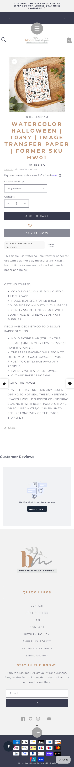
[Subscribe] (37, 703)
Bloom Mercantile (32, 763)
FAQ (37, 620)
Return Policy (37, 634)
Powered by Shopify (48, 763)
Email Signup (37, 655)
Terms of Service (37, 648)
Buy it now (37, 233)
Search (37, 605)
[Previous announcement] (10, 18)
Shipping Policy (37, 641)
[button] (4, 39)
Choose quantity (14, 181)
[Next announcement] (64, 18)
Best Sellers (37, 613)
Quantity (9, 196)
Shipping (8, 169)
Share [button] (12, 427)
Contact (37, 627)
